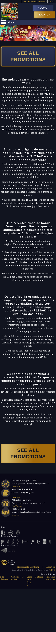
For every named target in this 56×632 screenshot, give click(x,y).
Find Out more (17, 506)
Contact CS (16, 486)
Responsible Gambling (28, 567)
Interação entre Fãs (50, 578)
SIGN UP (44, 14)
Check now (16, 497)
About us (50, 567)
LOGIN (42, 8)
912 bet (52, 570)
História (39, 577)
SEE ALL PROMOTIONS (28, 56)
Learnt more (16, 515)
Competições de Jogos (17, 578)
